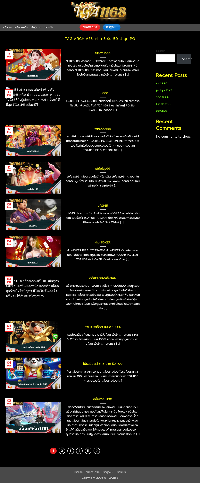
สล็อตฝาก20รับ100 (102, 278)
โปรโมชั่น (48, 27)
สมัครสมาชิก (21, 27)
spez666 (162, 97)
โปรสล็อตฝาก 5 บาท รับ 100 (102, 364)
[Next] (97, 451)
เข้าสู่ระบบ (36, 27)
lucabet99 (163, 104)
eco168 (161, 111)
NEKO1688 (103, 53)
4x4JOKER (103, 242)
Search (160, 51)
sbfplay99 (102, 169)
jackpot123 (164, 90)
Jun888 (102, 93)
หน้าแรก (7, 27)
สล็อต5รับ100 (102, 399)
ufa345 (102, 206)
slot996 (161, 83)
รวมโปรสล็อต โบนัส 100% (103, 327)
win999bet (102, 129)
